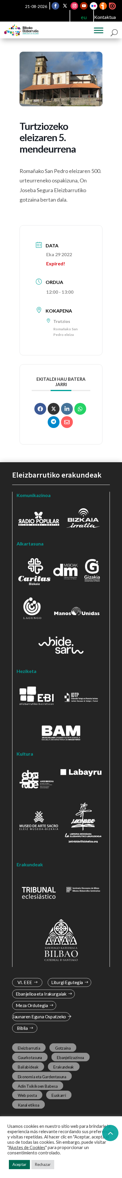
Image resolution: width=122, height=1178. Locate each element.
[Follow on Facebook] (55, 6)
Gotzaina (63, 1047)
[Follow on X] (65, 6)
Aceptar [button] (19, 1164)
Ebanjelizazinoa (70, 1057)
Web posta (27, 1095)
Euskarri (59, 1095)
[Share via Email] (67, 422)
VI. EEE (24, 982)
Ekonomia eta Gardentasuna (42, 1076)
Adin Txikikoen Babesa (38, 1086)
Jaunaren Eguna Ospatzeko (39, 1016)
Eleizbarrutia (29, 1047)
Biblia (22, 1028)
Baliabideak (28, 1067)
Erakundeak (64, 1067)
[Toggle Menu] (98, 30)
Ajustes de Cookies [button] (27, 1147)
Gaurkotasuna (30, 1057)
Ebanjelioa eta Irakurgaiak (41, 994)
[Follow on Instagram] (74, 6)
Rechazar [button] (43, 1164)
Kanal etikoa (28, 1104)
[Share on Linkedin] (67, 409)
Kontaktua (105, 17)
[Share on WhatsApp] (80, 409)
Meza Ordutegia (32, 1005)
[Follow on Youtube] (84, 6)
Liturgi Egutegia (67, 982)
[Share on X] (54, 409)
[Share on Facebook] (40, 409)
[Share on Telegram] (54, 422)
